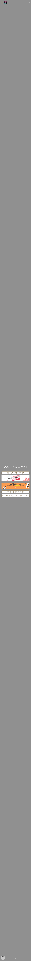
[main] (15, 467)
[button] (2, 2)
